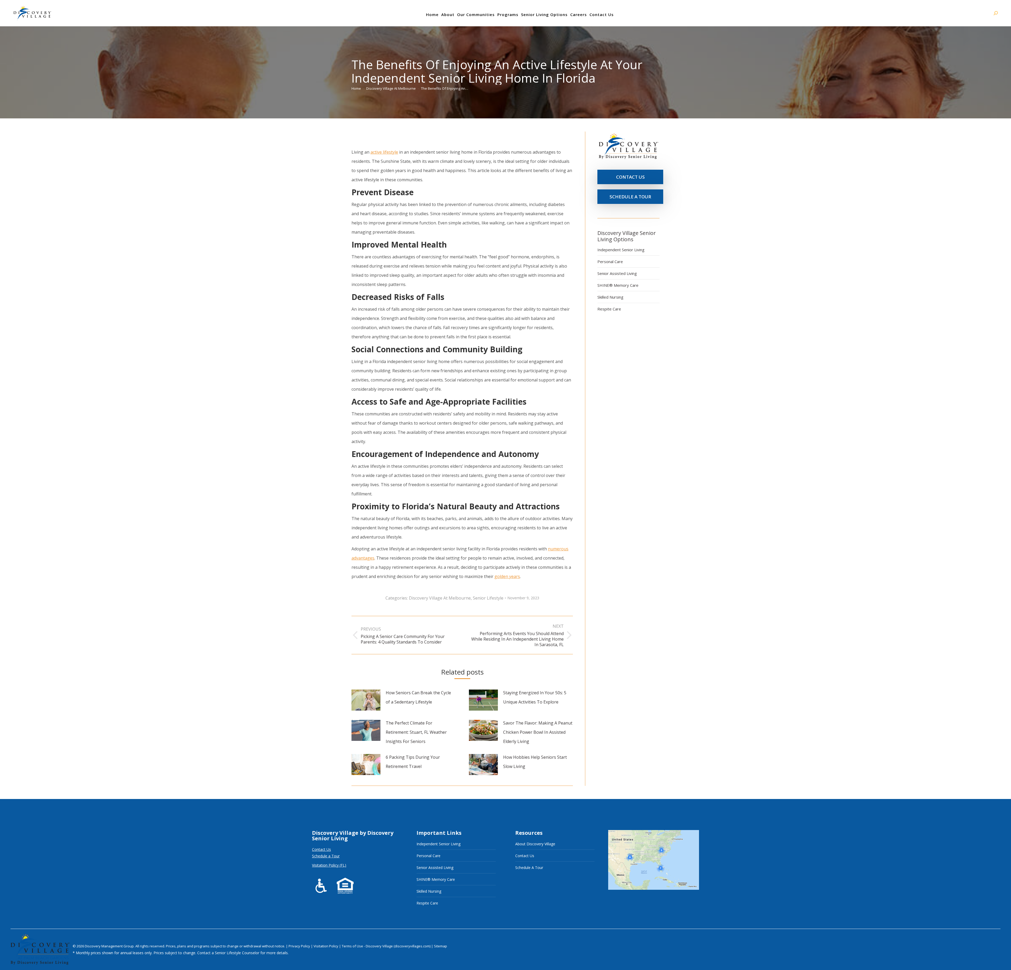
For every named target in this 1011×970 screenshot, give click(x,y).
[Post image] (365, 700)
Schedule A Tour (529, 867)
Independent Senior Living (621, 249)
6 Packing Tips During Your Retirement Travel (413, 761)
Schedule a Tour (326, 855)
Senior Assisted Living (617, 273)
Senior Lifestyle (488, 598)
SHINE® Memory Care (617, 285)
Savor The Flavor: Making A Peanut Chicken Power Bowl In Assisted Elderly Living (537, 732)
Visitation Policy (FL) (329, 865)
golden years (507, 576)
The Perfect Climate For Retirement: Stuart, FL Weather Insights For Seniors (416, 732)
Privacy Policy (300, 946)
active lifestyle (384, 152)
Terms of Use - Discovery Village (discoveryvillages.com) (386, 946)
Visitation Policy (326, 946)
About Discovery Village (535, 843)
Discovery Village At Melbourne (440, 598)
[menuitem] (432, 14)
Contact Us (321, 849)
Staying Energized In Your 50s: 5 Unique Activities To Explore (534, 697)
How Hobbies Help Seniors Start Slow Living (535, 761)
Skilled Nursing (610, 297)
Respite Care (609, 308)
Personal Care (610, 261)
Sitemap (440, 946)
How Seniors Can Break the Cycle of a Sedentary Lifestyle (418, 697)
